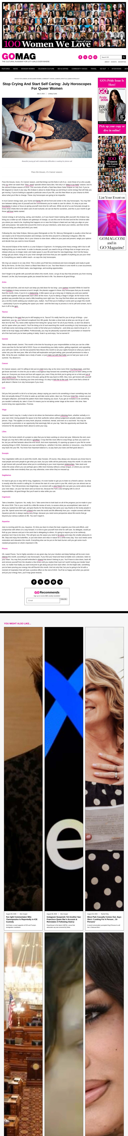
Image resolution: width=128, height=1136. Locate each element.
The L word (29, 185)
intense (5, 557)
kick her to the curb (60, 380)
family (38, 201)
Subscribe (63, 599)
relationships (69, 464)
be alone (61, 535)
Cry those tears (76, 369)
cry (7, 185)
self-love (10, 211)
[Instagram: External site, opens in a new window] (95, 57)
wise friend (57, 486)
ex (15, 320)
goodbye (36, 440)
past (19, 317)
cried (41, 369)
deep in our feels (72, 185)
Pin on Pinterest (53, 582)
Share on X (40, 582)
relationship (33, 293)
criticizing (64, 415)
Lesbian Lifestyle (61, 78)
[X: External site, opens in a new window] (85, 57)
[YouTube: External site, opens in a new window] (90, 57)
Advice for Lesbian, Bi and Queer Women (28, 78)
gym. (16, 306)
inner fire (74, 396)
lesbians (9, 290)
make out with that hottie (56, 355)
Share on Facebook (34, 582)
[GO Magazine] (33, 56)
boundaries (6, 206)
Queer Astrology (74, 78)
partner (65, 288)
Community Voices (48, 78)
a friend (30, 510)
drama (40, 559)
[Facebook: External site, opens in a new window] (80, 57)
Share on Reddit (47, 582)
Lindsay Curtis (52, 93)
